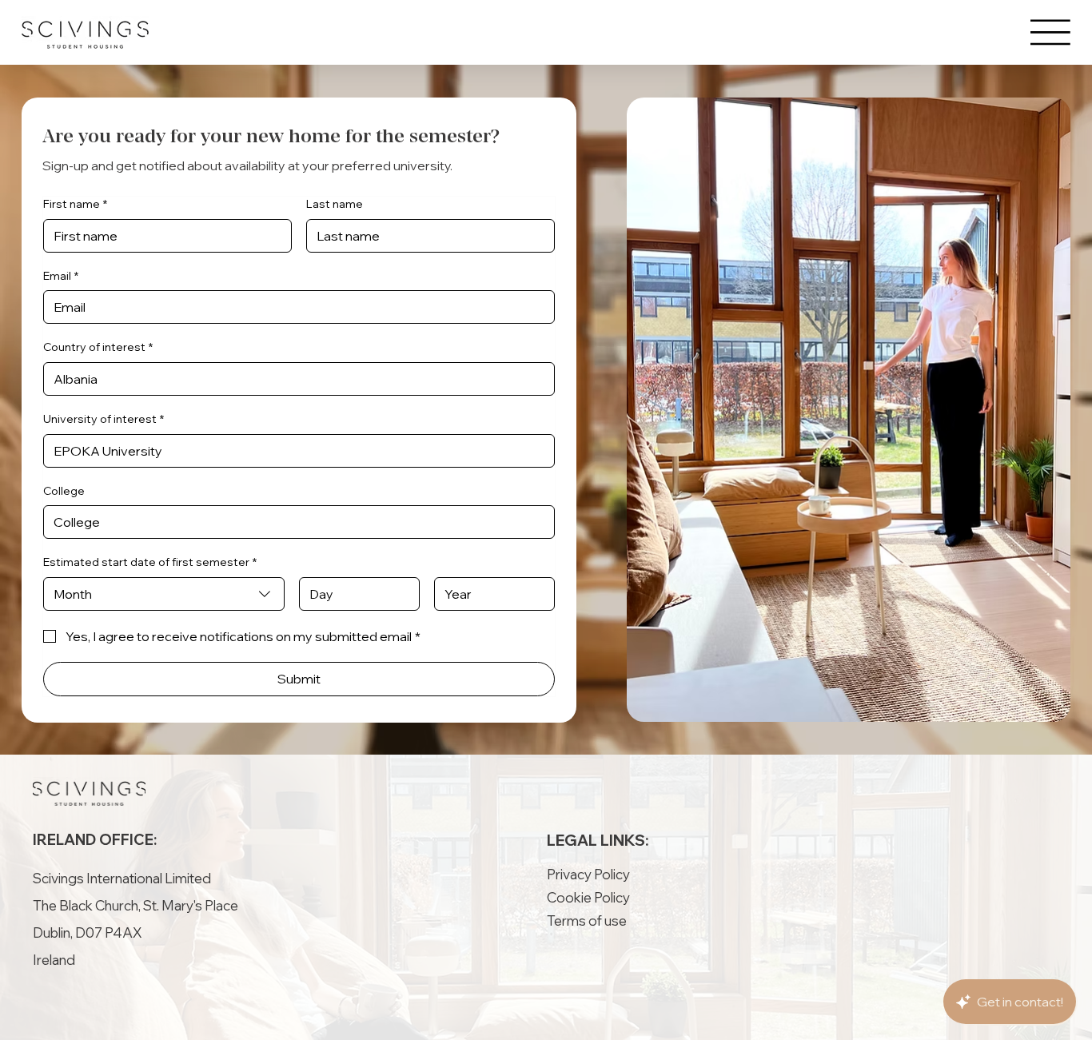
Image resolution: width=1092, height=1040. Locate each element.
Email (60, 276)
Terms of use (587, 920)
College (64, 491)
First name (75, 204)
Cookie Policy (588, 897)
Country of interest (98, 347)
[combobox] (164, 594)
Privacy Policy (588, 874)
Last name (334, 204)
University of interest (103, 419)
